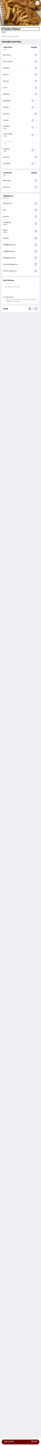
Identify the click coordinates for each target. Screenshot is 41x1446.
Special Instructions (8, 280)
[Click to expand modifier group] (36, 100)
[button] (20, 13)
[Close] (37, 3)
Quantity (5, 309)
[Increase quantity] (36, 308)
